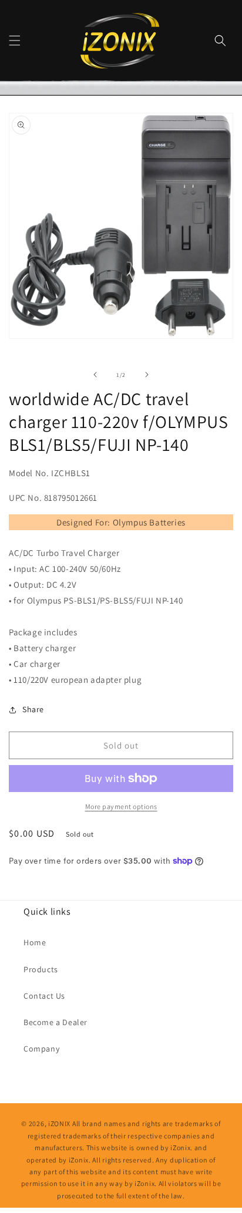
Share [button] (33, 709)
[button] (15, 40)
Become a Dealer (55, 1022)
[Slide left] (95, 375)
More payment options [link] (121, 806)
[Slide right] (147, 375)
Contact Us (44, 995)
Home (34, 942)
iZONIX (59, 1123)
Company (41, 1048)
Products (40, 969)
